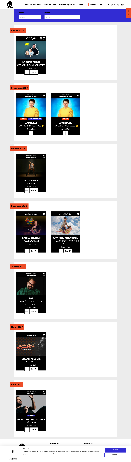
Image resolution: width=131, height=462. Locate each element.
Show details (26, 459)
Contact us (128, 13)
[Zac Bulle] (31, 133)
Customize (114, 454)
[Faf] (26, 311)
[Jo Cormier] (26, 190)
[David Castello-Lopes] (26, 429)
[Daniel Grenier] (26, 251)
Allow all (115, 449)
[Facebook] (108, 5)
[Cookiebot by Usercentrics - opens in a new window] (12, 459)
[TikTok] (115, 5)
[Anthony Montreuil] (61, 251)
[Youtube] (122, 5)
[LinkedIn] (118, 5)
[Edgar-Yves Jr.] (26, 369)
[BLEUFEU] (9, 4)
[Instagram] (112, 5)
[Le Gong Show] (26, 72)
